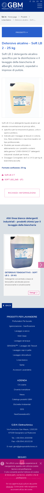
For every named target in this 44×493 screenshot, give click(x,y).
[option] (22, 265)
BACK (8, 305)
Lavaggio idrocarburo (22, 355)
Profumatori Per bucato (22, 321)
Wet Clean (22, 336)
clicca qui (9, 486)
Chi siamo (22, 384)
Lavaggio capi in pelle (22, 350)
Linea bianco (6, 20)
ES (37, 1)
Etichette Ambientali (22, 404)
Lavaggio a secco (22, 331)
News (22, 394)
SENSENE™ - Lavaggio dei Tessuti (22, 345)
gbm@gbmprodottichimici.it (25, 446)
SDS (22, 409)
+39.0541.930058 (24, 438)
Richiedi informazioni (22, 193)
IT (30, 1)
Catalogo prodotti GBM (22, 399)
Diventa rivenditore (22, 389)
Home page (12, 17)
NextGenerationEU (22, 414)
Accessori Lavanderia (22, 370)
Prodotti (24, 17)
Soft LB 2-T (10, 175)
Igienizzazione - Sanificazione (22, 326)
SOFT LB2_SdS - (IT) (14, 179)
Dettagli (32, 293)
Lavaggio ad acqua (22, 341)
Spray (22, 365)
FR (41, 1)
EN (34, 1)
